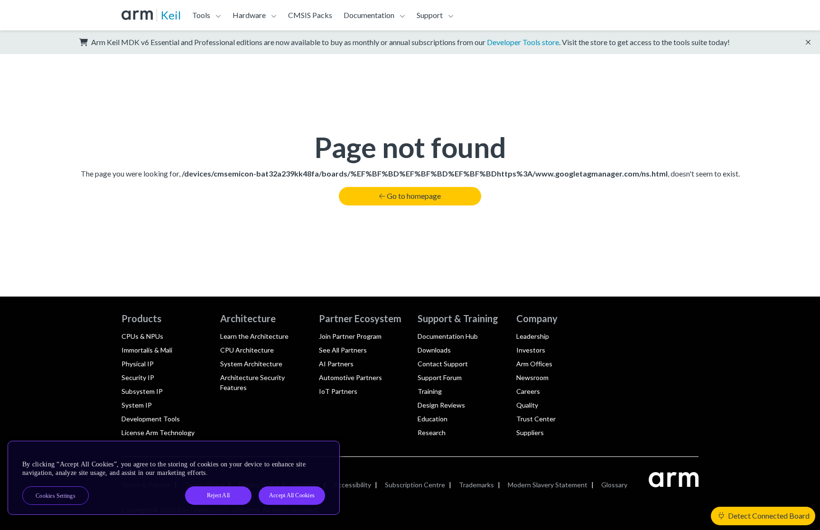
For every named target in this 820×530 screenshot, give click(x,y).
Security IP (137, 377)
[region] (174, 478)
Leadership (532, 336)
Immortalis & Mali (146, 350)
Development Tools (150, 419)
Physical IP (137, 364)
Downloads (434, 350)
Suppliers (530, 432)
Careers (528, 391)
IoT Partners (338, 391)
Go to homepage (414, 195)
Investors (530, 350)
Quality (527, 405)
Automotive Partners (350, 377)
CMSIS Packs (310, 14)
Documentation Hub (448, 336)
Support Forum (440, 377)
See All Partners (343, 350)
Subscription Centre (415, 485)
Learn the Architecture (254, 336)
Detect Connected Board (768, 515)
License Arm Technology (158, 432)
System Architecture (251, 364)
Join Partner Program (350, 336)
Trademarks (476, 485)
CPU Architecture (247, 350)
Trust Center (536, 419)
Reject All (218, 495)
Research (432, 432)
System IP (136, 405)
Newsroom (532, 377)
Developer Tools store (523, 41)
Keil (171, 15)
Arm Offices (534, 364)
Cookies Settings (55, 496)
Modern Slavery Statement (547, 485)
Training (430, 391)
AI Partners (336, 364)
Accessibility (352, 485)
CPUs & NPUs (142, 336)
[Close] (324, 451)
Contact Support (443, 364)
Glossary (614, 485)
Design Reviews (441, 405)
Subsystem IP (142, 391)
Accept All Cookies (292, 495)
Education (432, 419)
